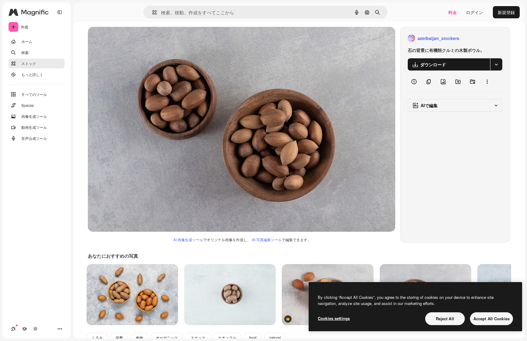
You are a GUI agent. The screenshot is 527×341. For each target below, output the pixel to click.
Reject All (445, 318)
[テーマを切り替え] (35, 329)
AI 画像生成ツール (188, 239)
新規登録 (506, 12)
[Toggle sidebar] (60, 12)
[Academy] (24, 329)
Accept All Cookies (491, 318)
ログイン (474, 12)
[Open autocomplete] (152, 12)
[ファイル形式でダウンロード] (496, 64)
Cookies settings (334, 318)
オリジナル (129, 38)
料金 (452, 12)
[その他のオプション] (487, 81)
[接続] (13, 329)
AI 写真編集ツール (267, 239)
